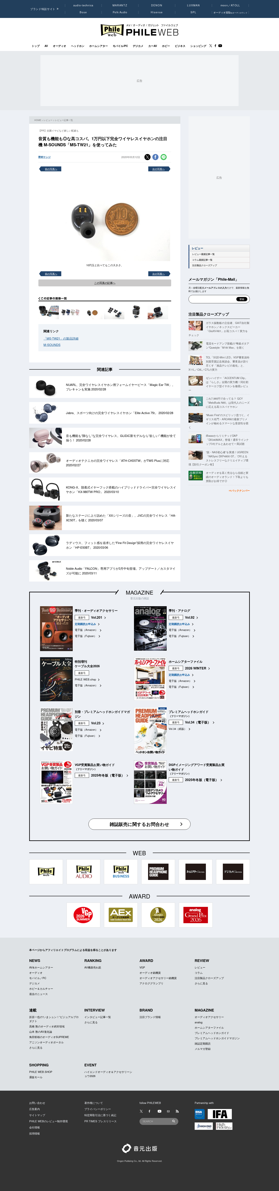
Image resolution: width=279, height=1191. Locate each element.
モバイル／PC (37, 978)
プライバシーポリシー (97, 1109)
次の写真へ (158, 169)
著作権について (93, 1103)
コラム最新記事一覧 (202, 259)
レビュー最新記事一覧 (203, 254)
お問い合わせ (37, 1103)
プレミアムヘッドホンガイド (212, 1033)
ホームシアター (98, 45)
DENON (156, 5)
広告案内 (34, 1109)
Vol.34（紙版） (178, 729)
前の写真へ (51, 169)
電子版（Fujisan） (86, 636)
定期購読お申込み (85, 624)
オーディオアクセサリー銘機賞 (158, 978)
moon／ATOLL (230, 5)
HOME (37, 120)
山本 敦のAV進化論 (40, 1032)
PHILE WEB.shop (85, 679)
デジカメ (138, 45)
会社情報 (34, 1127)
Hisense (157, 12)
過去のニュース (38, 994)
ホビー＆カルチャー (41, 988)
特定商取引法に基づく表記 (100, 1115)
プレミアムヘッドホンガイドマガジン (217, 1038)
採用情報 (34, 1133)
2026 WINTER (195, 668)
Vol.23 (95, 723)
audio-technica (83, 5)
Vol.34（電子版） (198, 722)
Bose (83, 12)
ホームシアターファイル (209, 1027)
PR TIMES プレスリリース (100, 1121)
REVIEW (202, 960)
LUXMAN (193, 5)
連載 (33, 1010)
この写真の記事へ (104, 283)
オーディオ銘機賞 (150, 973)
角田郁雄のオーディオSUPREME (49, 1037)
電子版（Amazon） (86, 630)
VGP (142, 967)
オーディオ (59, 45)
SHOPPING (39, 1065)
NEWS (34, 960)
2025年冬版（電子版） (108, 775)
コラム (199, 973)
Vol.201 (96, 617)
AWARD (146, 960)
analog (198, 1022)
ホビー (166, 45)
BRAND (146, 1010)
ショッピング (198, 45)
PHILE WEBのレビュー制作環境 (48, 1121)
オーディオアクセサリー (209, 1017)
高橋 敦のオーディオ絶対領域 (47, 1026)
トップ (36, 45)
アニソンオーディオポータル (46, 1042)
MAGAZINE (139, 592)
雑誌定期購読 (203, 1043)
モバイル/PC (120, 45)
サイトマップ (37, 1115)
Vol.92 (189, 617)
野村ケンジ (44, 157)
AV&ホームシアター (41, 967)
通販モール (35, 1077)
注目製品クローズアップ (204, 265)
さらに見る (201, 983)
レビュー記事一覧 (64, 120)
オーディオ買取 (230, 12)
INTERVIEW (94, 1010)
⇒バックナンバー (239, 490)
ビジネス (180, 45)
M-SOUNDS (52, 344)
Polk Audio (120, 12)
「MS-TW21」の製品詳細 (61, 338)
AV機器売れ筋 (92, 967)
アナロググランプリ (151, 983)
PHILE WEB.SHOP (40, 1072)
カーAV (152, 45)
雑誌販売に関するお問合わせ (139, 824)
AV (46, 45)
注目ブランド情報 (150, 1017)
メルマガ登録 (203, 1049)
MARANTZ (120, 5)
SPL (194, 12)
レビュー (48, 120)
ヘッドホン (77, 45)
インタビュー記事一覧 (97, 1017)
